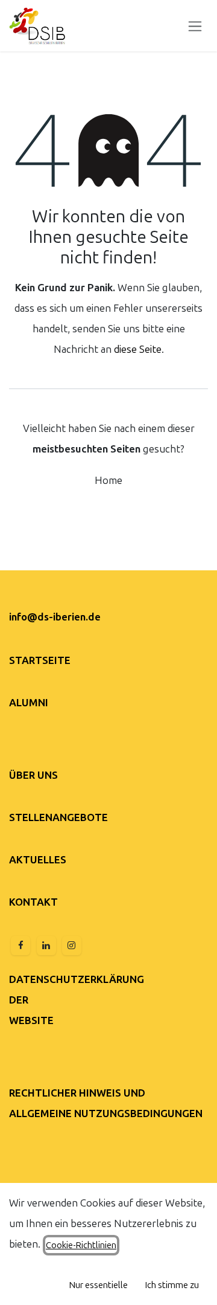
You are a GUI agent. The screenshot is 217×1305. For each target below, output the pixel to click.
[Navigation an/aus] (195, 25)
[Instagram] (71, 945)
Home (108, 480)
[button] (98, 1285)
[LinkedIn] (46, 945)
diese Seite (138, 349)
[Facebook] (20, 945)
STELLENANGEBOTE (58, 817)
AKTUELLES (37, 860)
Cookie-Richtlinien (81, 1245)
